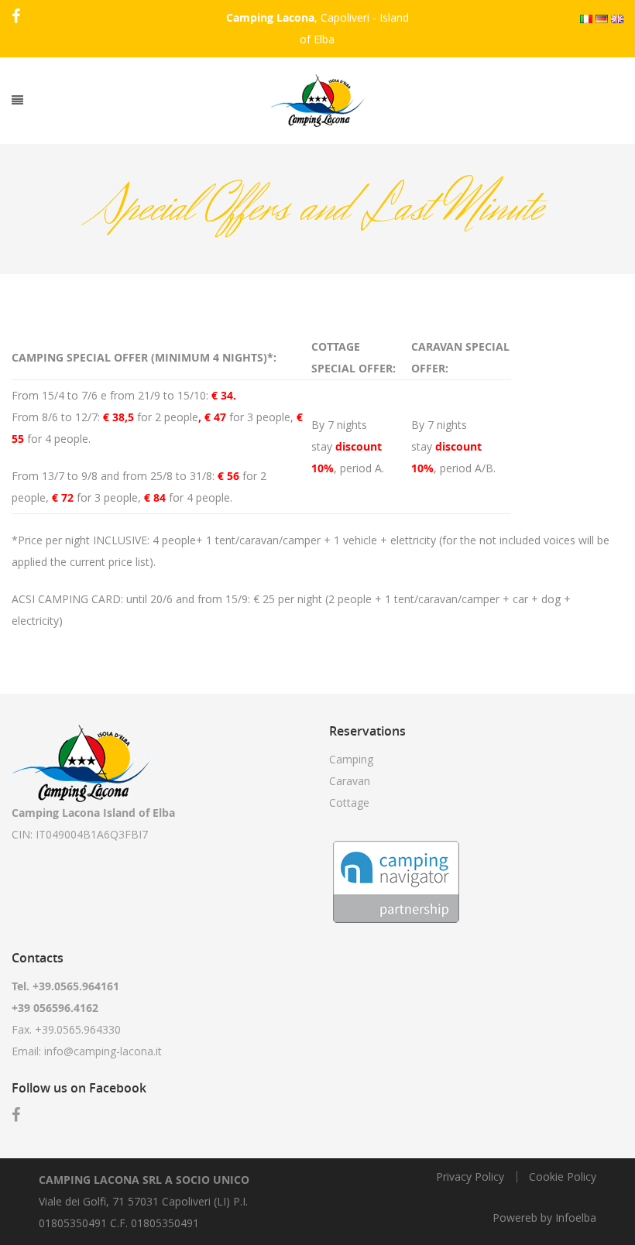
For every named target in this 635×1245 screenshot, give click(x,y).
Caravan (349, 780)
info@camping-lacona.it (103, 1051)
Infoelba (575, 1217)
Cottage (349, 802)
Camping (351, 759)
